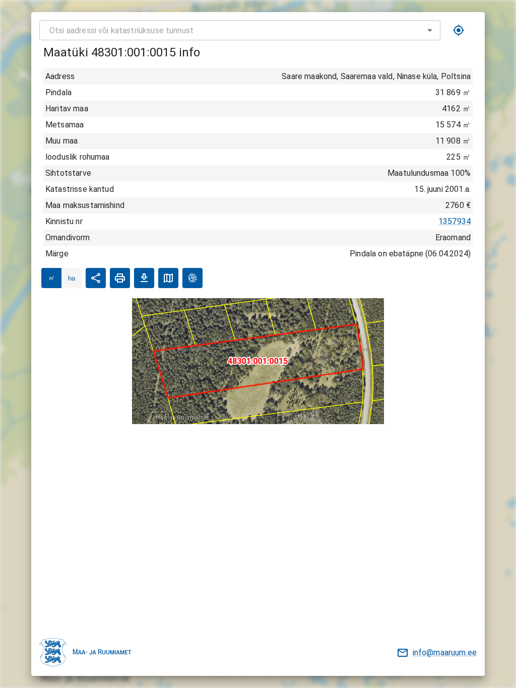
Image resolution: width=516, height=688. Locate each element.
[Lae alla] (144, 278)
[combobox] (239, 30)
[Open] (430, 30)
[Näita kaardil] (168, 278)
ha (71, 278)
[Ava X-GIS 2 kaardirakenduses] (192, 278)
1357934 (454, 221)
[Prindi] (120, 278)
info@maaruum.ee (445, 652)
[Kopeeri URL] (96, 278)
